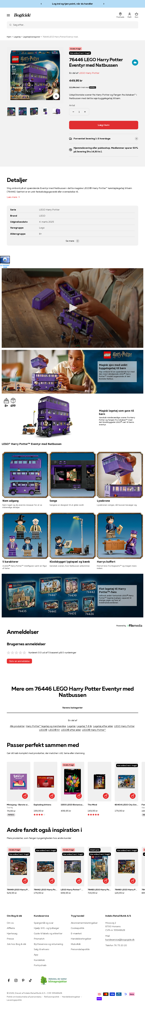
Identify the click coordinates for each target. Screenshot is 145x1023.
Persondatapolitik (80, 949)
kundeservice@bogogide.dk (120, 939)
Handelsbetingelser (81, 938)
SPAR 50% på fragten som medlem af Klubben (72, 3)
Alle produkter (17, 726)
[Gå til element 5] (56, 111)
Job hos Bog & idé (16, 944)
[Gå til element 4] (45, 111)
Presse (10, 938)
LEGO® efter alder (71, 729)
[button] (129, 626)
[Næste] (103, 4)
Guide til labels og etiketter (48, 933)
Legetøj (17, 37)
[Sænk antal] (73, 111)
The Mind (92, 804)
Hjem (9, 37)
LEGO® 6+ (54, 729)
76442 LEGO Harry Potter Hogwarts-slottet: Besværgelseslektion (45, 889)
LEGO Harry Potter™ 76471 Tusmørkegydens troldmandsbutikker (72, 889)
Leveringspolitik (14, 1000)
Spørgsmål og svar (43, 922)
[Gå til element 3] (34, 111)
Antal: (72, 105)
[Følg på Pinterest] (23, 980)
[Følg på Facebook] (9, 980)
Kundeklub (39, 960)
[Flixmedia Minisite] (72, 262)
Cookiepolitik (77, 928)
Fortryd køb (40, 965)
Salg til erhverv (41, 949)
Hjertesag (12, 933)
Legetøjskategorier (31, 37)
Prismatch (39, 938)
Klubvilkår (76, 944)
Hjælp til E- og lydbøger (46, 928)
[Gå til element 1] (11, 111)
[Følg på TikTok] (30, 980)
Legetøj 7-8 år (84, 726)
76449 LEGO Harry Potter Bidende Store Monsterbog (18, 889)
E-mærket (76, 933)
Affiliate (11, 928)
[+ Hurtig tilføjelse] (25, 796)
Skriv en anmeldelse (19, 661)
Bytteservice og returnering (48, 944)
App (36, 954)
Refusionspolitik (51, 996)
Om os (10, 922)
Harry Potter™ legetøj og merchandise (46, 726)
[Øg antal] (85, 111)
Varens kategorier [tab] (72, 707)
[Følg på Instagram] (16, 980)
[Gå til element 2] (22, 111)
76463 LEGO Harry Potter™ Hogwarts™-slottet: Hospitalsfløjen (99, 889)
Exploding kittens (42, 804)
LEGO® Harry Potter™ (94, 729)
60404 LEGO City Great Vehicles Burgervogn (126, 804)
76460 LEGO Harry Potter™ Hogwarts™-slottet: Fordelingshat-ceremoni (126, 889)
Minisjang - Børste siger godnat (18, 804)
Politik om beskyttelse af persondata (24, 996)
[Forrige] (41, 4)
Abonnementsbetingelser (84, 922)
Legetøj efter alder (103, 726)
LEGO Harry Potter (89, 73)
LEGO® (43, 729)
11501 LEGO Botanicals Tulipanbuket (72, 804)
